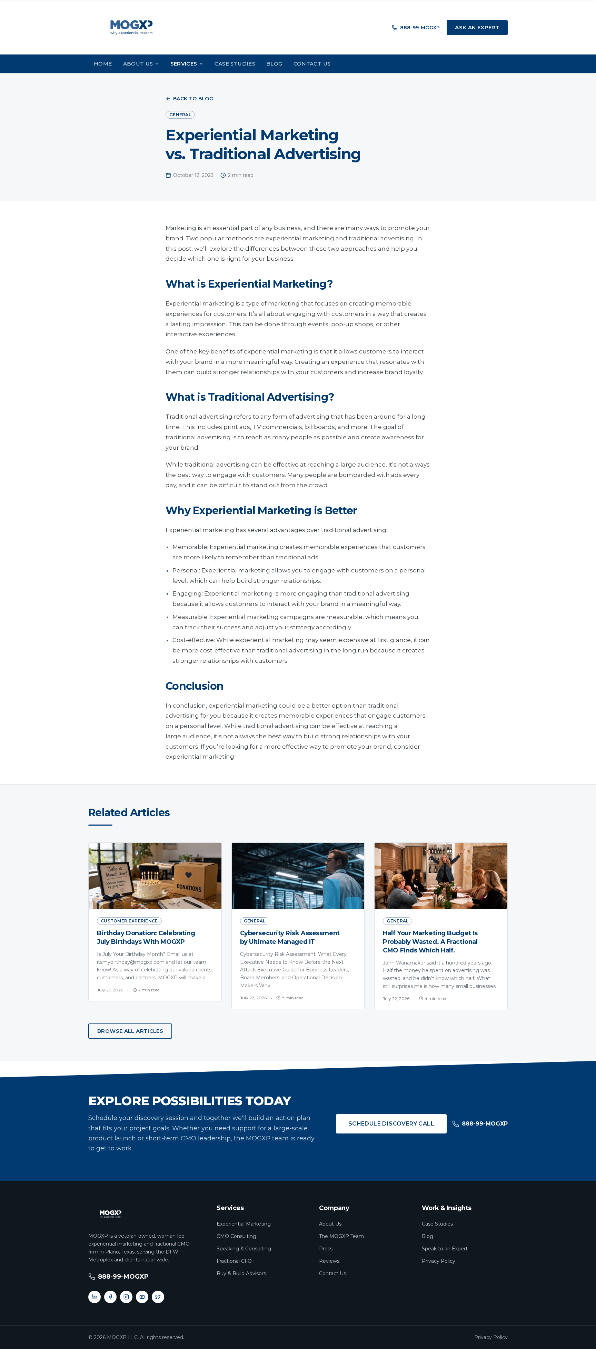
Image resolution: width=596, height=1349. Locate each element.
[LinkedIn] (94, 1297)
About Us (138, 63)
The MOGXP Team (341, 1236)
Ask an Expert (477, 27)
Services (183, 63)
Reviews (329, 1261)
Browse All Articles (130, 1031)
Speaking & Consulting (244, 1249)
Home (103, 63)
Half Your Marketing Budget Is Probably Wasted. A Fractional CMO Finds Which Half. (430, 941)
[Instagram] (126, 1297)
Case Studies (235, 63)
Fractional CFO (234, 1261)
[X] (158, 1297)
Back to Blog (193, 99)
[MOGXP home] (131, 27)
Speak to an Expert (445, 1249)
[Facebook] (110, 1297)
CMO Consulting (236, 1236)
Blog (274, 63)
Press (325, 1249)
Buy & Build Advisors (241, 1273)
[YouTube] (142, 1297)
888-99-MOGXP (420, 27)
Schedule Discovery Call (391, 1123)
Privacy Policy (438, 1261)
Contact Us (312, 63)
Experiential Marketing (244, 1224)
